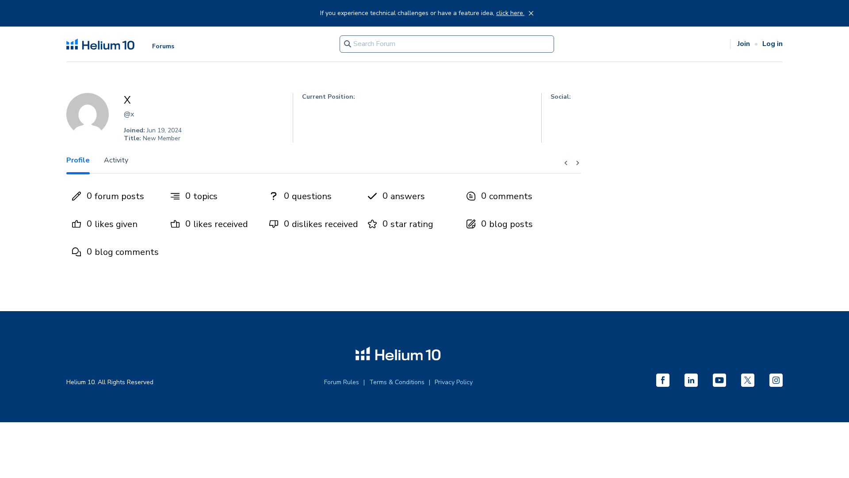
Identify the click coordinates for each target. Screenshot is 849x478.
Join (744, 44)
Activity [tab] (116, 160)
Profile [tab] (78, 160)
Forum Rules (341, 382)
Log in (772, 44)
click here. (510, 13)
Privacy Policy (454, 382)
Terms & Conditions (396, 382)
